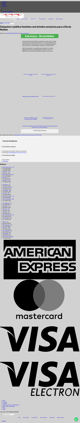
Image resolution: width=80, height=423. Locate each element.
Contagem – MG (6, 190)
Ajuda (4, 4)
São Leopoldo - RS (7, 230)
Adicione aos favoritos (35, 135)
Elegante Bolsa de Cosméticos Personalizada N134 (48, 118)
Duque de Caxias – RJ (8, 196)
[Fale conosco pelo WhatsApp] (76, 419)
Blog (3, 3)
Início (3, 400)
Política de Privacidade (8, 406)
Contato (4, 6)
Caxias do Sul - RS (7, 187)
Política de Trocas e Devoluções (10, 405)
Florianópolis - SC (7, 203)
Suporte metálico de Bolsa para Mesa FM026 (30, 75)
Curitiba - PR (5, 193)
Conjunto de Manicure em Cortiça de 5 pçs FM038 (30, 118)
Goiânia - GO (5, 209)
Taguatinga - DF (6, 233)
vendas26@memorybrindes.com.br (17, 152)
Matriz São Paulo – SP (8, 167)
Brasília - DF (5, 177)
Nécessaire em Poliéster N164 (30, 96)
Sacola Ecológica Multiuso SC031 (48, 96)
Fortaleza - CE (6, 206)
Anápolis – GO (6, 171)
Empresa (4, 2)
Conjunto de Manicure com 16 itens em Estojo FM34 (48, 75)
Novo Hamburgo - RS (8, 215)
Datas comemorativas (6, 22)
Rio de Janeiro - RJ (7, 224)
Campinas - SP (6, 184)
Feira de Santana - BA (8, 199)
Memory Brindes (24, 33)
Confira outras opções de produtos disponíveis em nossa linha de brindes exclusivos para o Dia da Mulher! (39, 126)
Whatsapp (5, 161)
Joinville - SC (5, 212)
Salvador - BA (6, 227)
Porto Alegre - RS (7, 217)
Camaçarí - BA (6, 180)
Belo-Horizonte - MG (8, 174)
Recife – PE (5, 222)
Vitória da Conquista (7, 236)
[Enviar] (3, 416)
